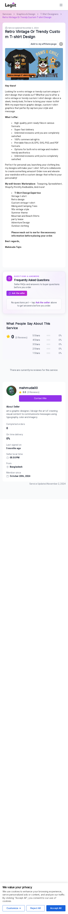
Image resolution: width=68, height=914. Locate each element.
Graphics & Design (26, 14)
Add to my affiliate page (43, 44)
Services (7, 14)
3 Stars (36, 344)
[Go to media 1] (32, 76)
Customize (12, 908)
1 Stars (36, 353)
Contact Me (40, 398)
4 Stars (36, 340)
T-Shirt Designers (49, 14)
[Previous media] (11, 64)
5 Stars (36, 335)
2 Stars (36, 348)
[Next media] (57, 64)
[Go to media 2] (35, 76)
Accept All (56, 908)
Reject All (35, 908)
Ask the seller (18, 293)
